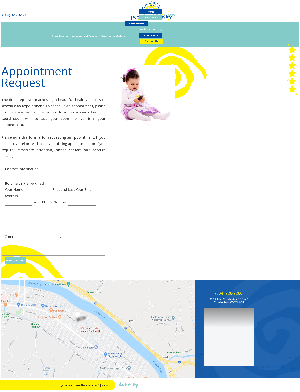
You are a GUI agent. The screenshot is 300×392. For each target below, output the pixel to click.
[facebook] (292, 57)
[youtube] (292, 73)
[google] (292, 65)
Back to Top (128, 384)
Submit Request (15, 260)
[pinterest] (292, 49)
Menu (152, 5)
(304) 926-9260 (229, 293)
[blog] (292, 81)
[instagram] (292, 88)
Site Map (106, 385)
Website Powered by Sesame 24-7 (81, 385)
